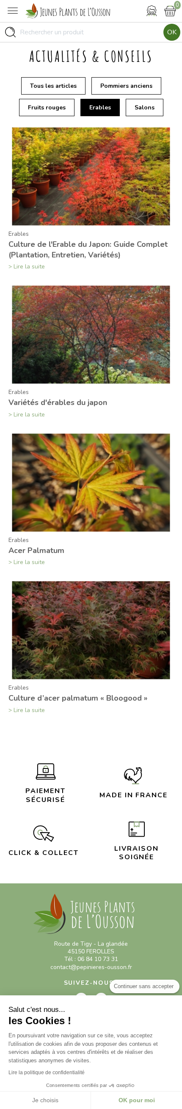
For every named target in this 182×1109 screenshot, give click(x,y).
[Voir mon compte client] (151, 10)
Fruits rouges (47, 107)
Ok (171, 32)
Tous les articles (53, 86)
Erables (100, 107)
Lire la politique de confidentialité (46, 1072)
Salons (144, 107)
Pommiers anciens (126, 86)
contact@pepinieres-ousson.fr (91, 967)
